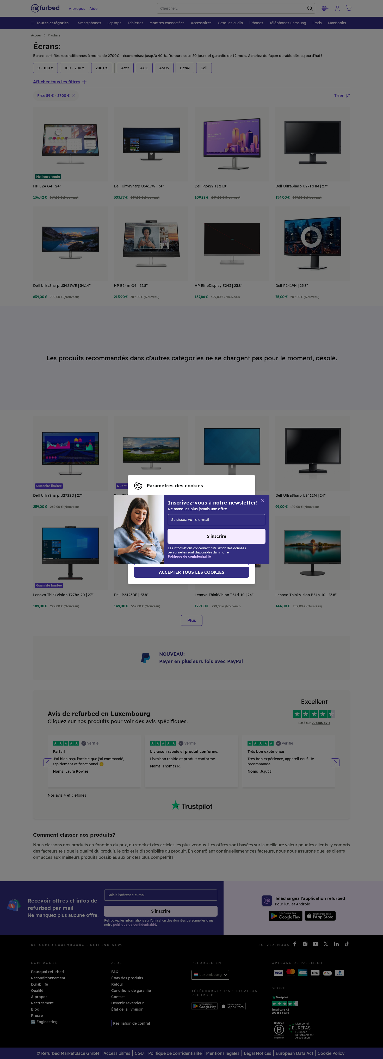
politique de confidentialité (158, 535)
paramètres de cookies (154, 529)
